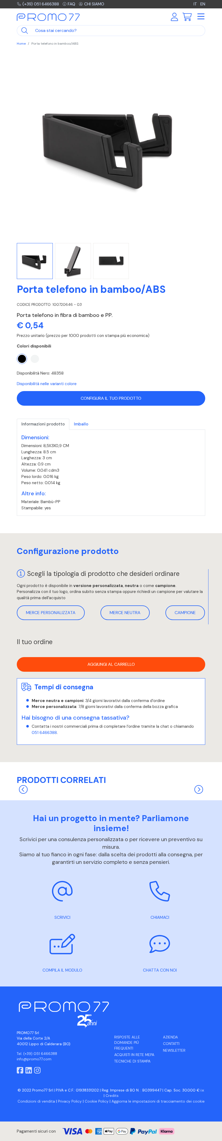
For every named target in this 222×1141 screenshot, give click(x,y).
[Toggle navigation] (200, 16)
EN (202, 4)
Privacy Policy (70, 1101)
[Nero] (22, 359)
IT (196, 4)
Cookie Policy (97, 1101)
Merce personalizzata (51, 612)
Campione (185, 612)
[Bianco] (35, 359)
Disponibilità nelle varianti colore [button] (47, 383)
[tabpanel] (111, 473)
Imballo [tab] (81, 424)
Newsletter (174, 1050)
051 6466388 (44, 732)
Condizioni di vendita (36, 1101)
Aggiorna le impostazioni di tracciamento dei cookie (158, 1101)
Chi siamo (94, 4)
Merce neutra (125, 612)
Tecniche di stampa (132, 1061)
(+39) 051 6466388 (40, 4)
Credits (112, 1095)
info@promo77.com (34, 1059)
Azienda (170, 1037)
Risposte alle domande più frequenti (127, 1043)
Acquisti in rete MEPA (134, 1055)
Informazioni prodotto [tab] (43, 424)
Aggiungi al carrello (111, 664)
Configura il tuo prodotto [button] (111, 398)
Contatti (171, 1043)
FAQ (71, 4)
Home (21, 43)
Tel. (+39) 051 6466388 (37, 1053)
